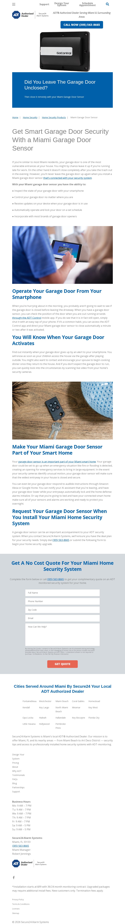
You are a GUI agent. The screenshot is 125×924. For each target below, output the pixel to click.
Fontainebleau (30, 701)
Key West (93, 707)
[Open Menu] (13, 4)
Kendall (26, 707)
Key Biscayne (78, 717)
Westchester (45, 701)
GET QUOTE (62, 664)
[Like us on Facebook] (13, 878)
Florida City (93, 717)
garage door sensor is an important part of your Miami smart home (57, 461)
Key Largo (44, 707)
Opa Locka (28, 717)
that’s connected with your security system (67, 178)
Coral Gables (78, 701)
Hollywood (44, 723)
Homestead (94, 701)
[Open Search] (107, 4)
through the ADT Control (26, 317)
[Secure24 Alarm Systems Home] (30, 15)
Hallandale (60, 717)
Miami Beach (61, 701)
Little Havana (29, 723)
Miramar (76, 707)
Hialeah (42, 717)
